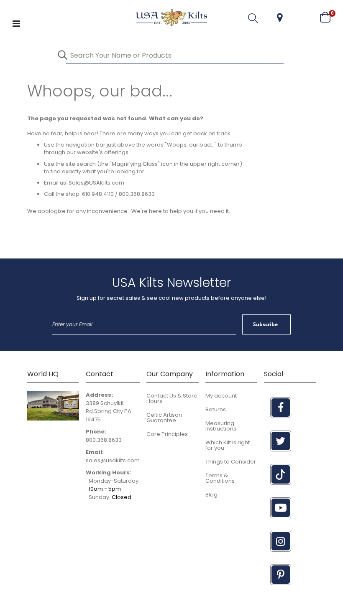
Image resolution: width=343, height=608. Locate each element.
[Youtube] (280, 507)
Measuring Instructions (220, 426)
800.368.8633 (104, 440)
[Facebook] (280, 407)
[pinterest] (280, 574)
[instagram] (280, 541)
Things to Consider (230, 462)
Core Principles (167, 434)
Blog (211, 495)
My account (221, 396)
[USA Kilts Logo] (171, 17)
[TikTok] (280, 474)
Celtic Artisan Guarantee (164, 417)
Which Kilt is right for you (227, 445)
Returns (215, 409)
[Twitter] (280, 441)
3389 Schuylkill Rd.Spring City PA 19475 (108, 411)
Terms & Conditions (220, 478)
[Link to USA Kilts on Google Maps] (53, 419)
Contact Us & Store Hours (171, 398)
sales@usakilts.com (113, 460)
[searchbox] (175, 55)
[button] (280, 17)
